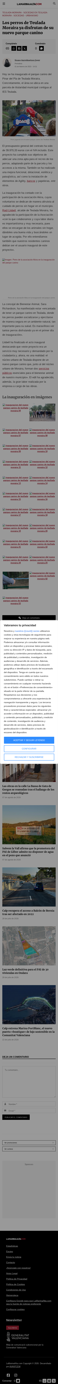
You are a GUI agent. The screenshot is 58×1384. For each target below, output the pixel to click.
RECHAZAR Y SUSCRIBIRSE (29, 757)
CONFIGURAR (29, 748)
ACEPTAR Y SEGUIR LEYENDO (29, 740)
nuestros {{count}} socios (27, 631)
